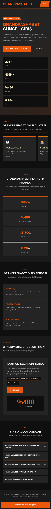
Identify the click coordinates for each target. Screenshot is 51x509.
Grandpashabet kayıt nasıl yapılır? (19, 479)
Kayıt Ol (39, 49)
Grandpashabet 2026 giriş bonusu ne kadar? (23, 465)
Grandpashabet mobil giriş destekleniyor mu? (22, 456)
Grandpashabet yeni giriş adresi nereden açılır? (22, 447)
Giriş (45, 4)
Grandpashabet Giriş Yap (16, 49)
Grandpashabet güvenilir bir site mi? (20, 472)
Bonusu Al (14, 390)
